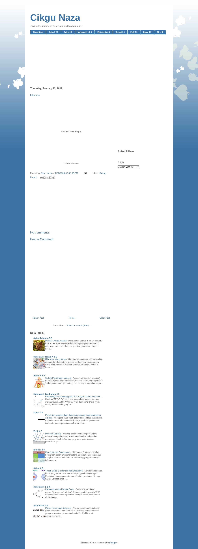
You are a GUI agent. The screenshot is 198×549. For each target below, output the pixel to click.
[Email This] (41, 177)
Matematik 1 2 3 (85, 32)
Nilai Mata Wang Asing (55, 359)
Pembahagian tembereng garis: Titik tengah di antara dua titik (73, 396)
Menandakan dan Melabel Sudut (60, 489)
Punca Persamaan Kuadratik (58, 508)
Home (72, 318)
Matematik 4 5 (103, 32)
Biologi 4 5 (120, 32)
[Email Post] (85, 173)
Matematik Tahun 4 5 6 (45, 356)
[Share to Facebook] (50, 177)
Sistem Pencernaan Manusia (58, 378)
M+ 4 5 (160, 32)
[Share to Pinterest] (53, 177)
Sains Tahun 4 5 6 (42, 338)
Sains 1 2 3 (53, 32)
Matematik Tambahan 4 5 (46, 394)
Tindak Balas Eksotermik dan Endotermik (64, 471)
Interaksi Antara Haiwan (56, 341)
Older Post (104, 318)
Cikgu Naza (55, 17)
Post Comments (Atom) (78, 325)
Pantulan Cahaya (53, 434)
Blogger (113, 542)
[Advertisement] (99, 60)
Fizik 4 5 (134, 32)
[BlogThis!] (44, 177)
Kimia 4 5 (147, 32)
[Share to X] (47, 177)
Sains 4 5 (68, 32)
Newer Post (38, 318)
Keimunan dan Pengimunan (58, 452)
